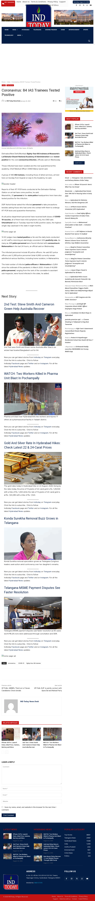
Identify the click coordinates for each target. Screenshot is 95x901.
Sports (25, 739)
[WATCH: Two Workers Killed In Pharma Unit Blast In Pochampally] (52, 734)
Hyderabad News (16, 366)
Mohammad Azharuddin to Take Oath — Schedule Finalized (78, 224)
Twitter (31, 363)
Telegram (47, 357)
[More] (43, 674)
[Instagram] (80, 5)
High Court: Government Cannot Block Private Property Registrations (79, 330)
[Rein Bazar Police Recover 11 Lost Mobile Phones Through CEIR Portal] (38, 858)
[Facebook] (76, 5)
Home (4, 82)
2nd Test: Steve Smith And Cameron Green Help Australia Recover (29, 306)
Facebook (16, 363)
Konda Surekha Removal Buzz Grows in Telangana (31, 521)
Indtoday (37, 357)
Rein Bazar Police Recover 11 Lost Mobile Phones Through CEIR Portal (52, 858)
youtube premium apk (73, 319)
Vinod (67, 178)
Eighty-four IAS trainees (33, 663)
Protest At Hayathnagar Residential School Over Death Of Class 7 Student (79, 339)
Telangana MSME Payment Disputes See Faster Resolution (32, 590)
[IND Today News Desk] (3, 101)
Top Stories (10, 85)
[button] (11, 18)
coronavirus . (12, 663)
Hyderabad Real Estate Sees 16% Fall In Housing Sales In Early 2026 (78, 193)
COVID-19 (21, 663)
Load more (78, 163)
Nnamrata (68, 191)
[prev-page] (3, 752)
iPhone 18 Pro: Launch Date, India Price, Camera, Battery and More (10, 745)
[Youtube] (91, 5)
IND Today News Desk (13, 101)
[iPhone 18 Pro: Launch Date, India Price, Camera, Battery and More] (11, 734)
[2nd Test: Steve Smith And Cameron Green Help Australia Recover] (31, 734)
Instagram (44, 363)
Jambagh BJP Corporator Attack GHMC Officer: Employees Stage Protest (76, 306)
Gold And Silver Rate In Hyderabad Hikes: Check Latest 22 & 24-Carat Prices (32, 445)
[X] (83, 5)
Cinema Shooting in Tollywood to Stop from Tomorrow (77, 321)
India (8, 82)
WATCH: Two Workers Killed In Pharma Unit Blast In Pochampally (31, 376)
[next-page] (6, 752)
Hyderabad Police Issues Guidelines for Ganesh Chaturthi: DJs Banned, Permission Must (78, 279)
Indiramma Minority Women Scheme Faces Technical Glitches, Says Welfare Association (78, 240)
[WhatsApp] (87, 5)
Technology (5, 739)
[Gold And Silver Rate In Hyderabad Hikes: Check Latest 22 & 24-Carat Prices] (69, 153)
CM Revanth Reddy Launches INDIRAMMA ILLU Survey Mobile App (76, 349)
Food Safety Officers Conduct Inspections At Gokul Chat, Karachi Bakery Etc (77, 215)
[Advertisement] (47, 61)
